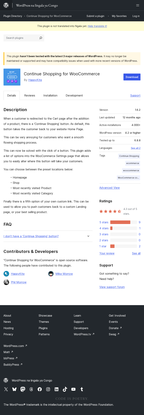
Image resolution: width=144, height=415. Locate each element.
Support (135, 95)
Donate (115, 328)
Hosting (9, 328)
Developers (81, 328)
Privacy (8, 334)
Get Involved (117, 315)
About (7, 315)
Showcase (45, 315)
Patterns (44, 334)
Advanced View (109, 187)
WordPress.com (15, 346)
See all (136, 253)
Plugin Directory (13, 15)
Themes (44, 321)
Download (132, 76)
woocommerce (131, 170)
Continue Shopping (129, 156)
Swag (114, 334)
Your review (106, 253)
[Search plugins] (40, 37)
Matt (8, 352)
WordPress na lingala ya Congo (32, 380)
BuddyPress (13, 364)
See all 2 (135, 148)
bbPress (11, 358)
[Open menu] (138, 5)
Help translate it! (97, 26)
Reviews (29, 95)
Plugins (43, 328)
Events (113, 321)
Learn (77, 315)
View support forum (112, 287)
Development (74, 95)
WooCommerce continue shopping (129, 177)
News (7, 321)
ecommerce (132, 163)
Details (11, 95)
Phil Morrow (19, 282)
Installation (50, 95)
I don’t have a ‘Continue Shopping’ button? (31, 236)
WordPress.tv (84, 334)
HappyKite (35, 80)
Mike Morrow (64, 273)
